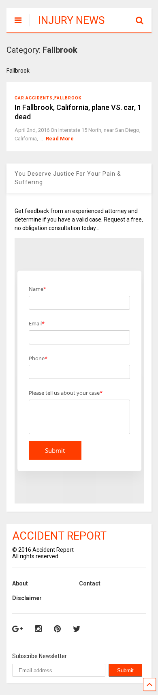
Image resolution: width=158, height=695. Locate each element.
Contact (89, 583)
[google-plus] (17, 629)
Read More (60, 139)
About (20, 583)
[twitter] (77, 629)
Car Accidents (34, 98)
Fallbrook (67, 98)
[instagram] (38, 629)
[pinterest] (57, 629)
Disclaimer (27, 598)
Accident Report (59, 535)
